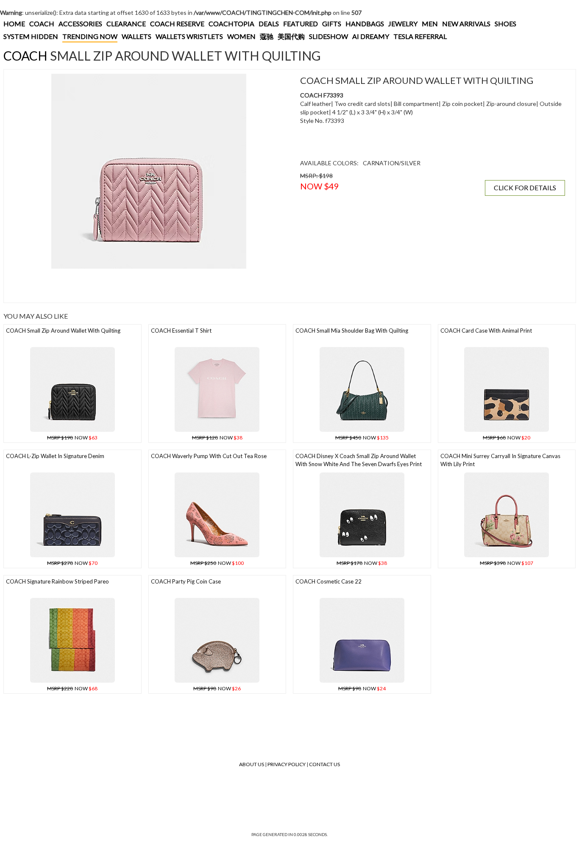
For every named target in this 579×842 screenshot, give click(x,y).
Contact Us (324, 764)
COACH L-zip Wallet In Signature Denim (55, 456)
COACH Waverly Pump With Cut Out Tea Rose (209, 456)
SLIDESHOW (328, 36)
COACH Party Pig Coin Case (186, 581)
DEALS (269, 23)
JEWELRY (403, 23)
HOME (14, 23)
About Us (251, 764)
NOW (72, 437)
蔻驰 (266, 36)
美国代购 (291, 36)
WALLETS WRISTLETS (189, 36)
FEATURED (300, 23)
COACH (41, 23)
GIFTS (331, 23)
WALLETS (136, 36)
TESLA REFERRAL (420, 36)
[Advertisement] (149, 285)
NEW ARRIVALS (466, 23)
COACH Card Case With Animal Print (486, 330)
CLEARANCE (126, 23)
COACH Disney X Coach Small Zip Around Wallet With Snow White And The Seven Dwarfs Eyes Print (358, 460)
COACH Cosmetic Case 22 (328, 581)
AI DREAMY (370, 36)
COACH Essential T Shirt (181, 330)
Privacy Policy (286, 764)
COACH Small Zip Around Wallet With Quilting (63, 330)
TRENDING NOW (89, 36)
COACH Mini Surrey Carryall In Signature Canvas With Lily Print (500, 460)
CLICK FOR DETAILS (525, 187)
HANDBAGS (364, 23)
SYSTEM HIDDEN (30, 36)
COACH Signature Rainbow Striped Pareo (57, 581)
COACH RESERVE (177, 23)
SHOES (505, 23)
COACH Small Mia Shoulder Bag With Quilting (351, 330)
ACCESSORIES (80, 23)
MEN (430, 23)
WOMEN (241, 36)
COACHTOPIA (231, 23)
